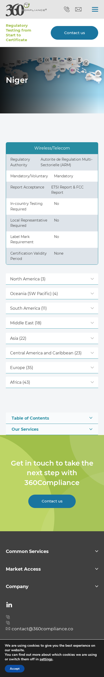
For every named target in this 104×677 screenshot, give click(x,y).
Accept (14, 669)
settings (46, 659)
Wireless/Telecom (52, 148)
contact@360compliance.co (78, 9)
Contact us (74, 33)
